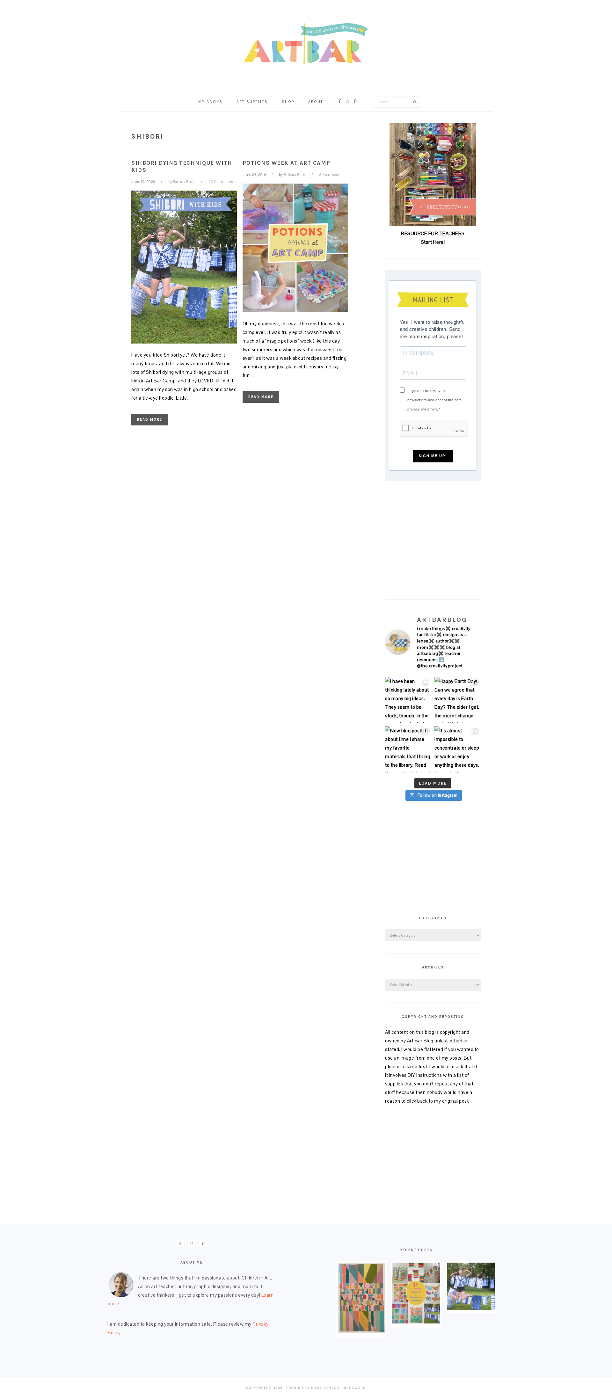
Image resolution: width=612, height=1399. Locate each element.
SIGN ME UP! (433, 456)
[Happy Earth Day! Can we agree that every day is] (457, 700)
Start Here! (433, 242)
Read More (149, 419)
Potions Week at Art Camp (287, 163)
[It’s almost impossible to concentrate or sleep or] (457, 749)
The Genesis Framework (340, 1388)
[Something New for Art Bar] (361, 1332)
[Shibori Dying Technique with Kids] (471, 1308)
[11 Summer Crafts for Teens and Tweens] (416, 1322)
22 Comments (220, 181)
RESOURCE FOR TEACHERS (433, 233)
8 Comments (330, 174)
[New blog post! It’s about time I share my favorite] (408, 749)
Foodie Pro (298, 1388)
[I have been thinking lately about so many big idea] (408, 700)
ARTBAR (306, 44)
